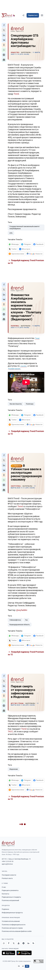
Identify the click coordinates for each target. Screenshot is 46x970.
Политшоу (29, 404)
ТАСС (10, 731)
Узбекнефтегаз (15, 620)
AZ (23, 966)
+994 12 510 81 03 (7, 861)
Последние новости (9, 875)
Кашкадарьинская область (19, 624)
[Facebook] (9, 943)
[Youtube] (19, 943)
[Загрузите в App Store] (8, 953)
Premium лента (7, 878)
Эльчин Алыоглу (15, 404)
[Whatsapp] (4, 943)
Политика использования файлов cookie (16, 931)
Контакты (5, 894)
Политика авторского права (12, 928)
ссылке (23, 366)
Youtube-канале (14, 369)
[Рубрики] (42, 15)
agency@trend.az (7, 864)
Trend (16, 94)
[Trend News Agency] (8, 843)
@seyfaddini (21, 610)
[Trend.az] (8, 15)
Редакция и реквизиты (10, 890)
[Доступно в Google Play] (24, 953)
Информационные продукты (12, 912)
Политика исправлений (10, 900)
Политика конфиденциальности (13, 925)
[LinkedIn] (28, 943)
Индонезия (13, 769)
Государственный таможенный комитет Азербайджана (24, 227)
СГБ (10, 233)
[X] (14, 943)
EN (19, 966)
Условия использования (11, 921)
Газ (26, 620)
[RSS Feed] (33, 943)
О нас (4, 887)
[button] (4, 25)
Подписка (5, 909)
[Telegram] (23, 943)
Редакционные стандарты (11, 897)
